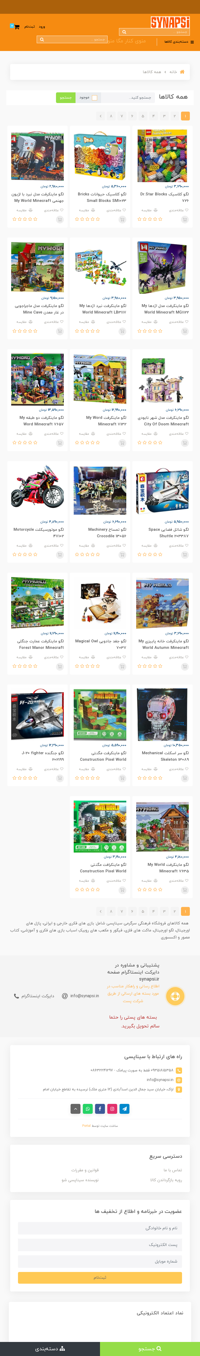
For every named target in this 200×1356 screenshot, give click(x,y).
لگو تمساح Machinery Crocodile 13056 (107, 533)
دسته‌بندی (47, 1349)
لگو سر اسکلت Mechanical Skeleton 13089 (165, 757)
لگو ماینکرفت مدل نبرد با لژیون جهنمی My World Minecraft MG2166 (37, 201)
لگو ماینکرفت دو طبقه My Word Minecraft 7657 (42, 421)
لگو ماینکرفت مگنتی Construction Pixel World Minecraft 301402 (103, 760)
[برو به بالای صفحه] (75, 1109)
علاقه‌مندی (177, 210)
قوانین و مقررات (85, 1170)
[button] (159, 219)
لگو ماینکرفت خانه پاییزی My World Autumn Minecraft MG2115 (164, 648)
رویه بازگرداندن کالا (166, 1180)
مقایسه (147, 210)
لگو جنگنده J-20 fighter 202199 (43, 757)
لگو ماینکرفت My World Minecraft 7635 (168, 868)
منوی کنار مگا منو (127, 41)
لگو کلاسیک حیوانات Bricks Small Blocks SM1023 (102, 198)
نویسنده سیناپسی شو (80, 1180)
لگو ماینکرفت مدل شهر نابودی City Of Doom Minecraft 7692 (163, 424)
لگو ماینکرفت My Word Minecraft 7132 (106, 421)
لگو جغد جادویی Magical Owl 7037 (100, 645)
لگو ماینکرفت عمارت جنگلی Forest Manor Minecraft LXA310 (40, 648)
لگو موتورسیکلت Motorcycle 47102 (39, 533)
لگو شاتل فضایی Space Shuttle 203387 (168, 533)
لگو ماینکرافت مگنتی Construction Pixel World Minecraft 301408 (103, 871)
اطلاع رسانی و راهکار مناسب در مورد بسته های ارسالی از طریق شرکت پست (133, 994)
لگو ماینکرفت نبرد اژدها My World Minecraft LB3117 (102, 309)
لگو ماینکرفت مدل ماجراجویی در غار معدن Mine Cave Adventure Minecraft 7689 (39, 312)
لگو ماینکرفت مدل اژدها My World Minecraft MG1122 (165, 309)
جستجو (66, 97)
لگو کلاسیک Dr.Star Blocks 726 (164, 198)
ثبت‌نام (29, 26)
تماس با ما (173, 1170)
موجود (84, 97)
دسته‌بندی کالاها (177, 42)
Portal (86, 1126)
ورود (42, 26)
